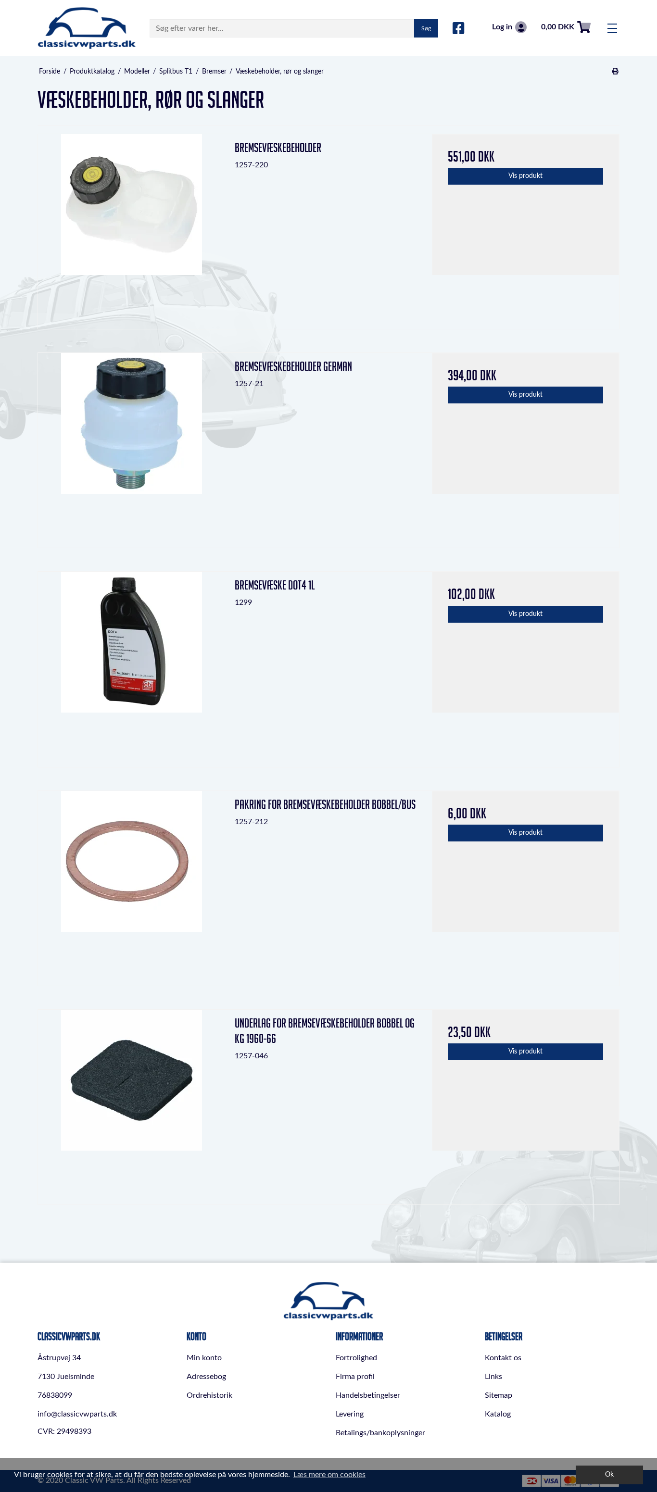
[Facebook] (459, 29)
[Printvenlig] (615, 71)
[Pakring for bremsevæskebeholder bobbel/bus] (131, 884)
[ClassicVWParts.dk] (87, 28)
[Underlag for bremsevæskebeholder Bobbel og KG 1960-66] (131, 1103)
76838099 (55, 1395)
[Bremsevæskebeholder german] (131, 446)
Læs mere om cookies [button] (329, 1475)
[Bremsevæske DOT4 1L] (131, 665)
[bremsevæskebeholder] (131, 227)
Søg (426, 28)
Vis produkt (525, 176)
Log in (502, 27)
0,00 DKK (557, 27)
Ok (609, 1474)
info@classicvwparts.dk (77, 1414)
